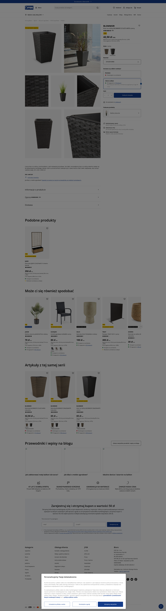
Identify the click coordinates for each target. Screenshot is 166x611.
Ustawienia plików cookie (57, 604)
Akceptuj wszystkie (110, 604)
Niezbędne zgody (84, 604)
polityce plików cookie (70, 597)
